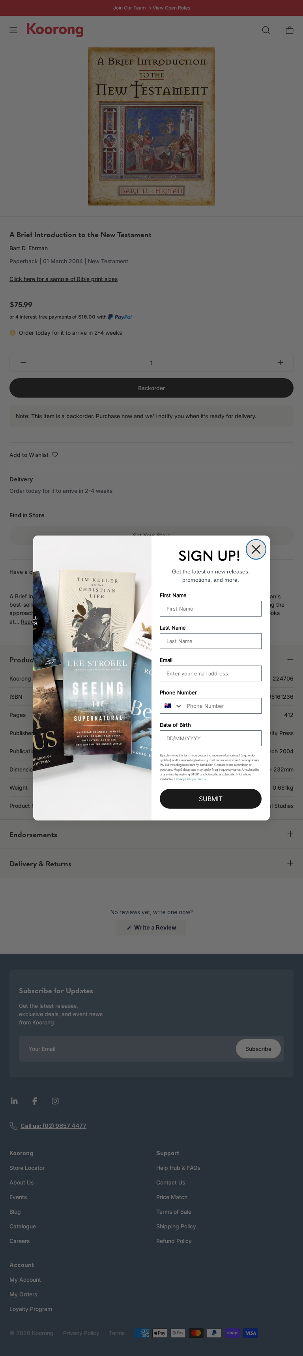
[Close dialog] (256, 549)
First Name (173, 595)
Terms (201, 779)
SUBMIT (211, 799)
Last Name (173, 627)
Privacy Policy (184, 779)
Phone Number (178, 692)
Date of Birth (175, 725)
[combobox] (171, 705)
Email (166, 660)
